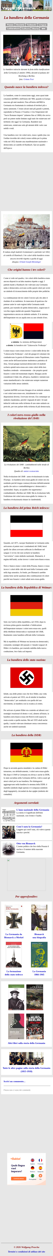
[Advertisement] (26, 181)
